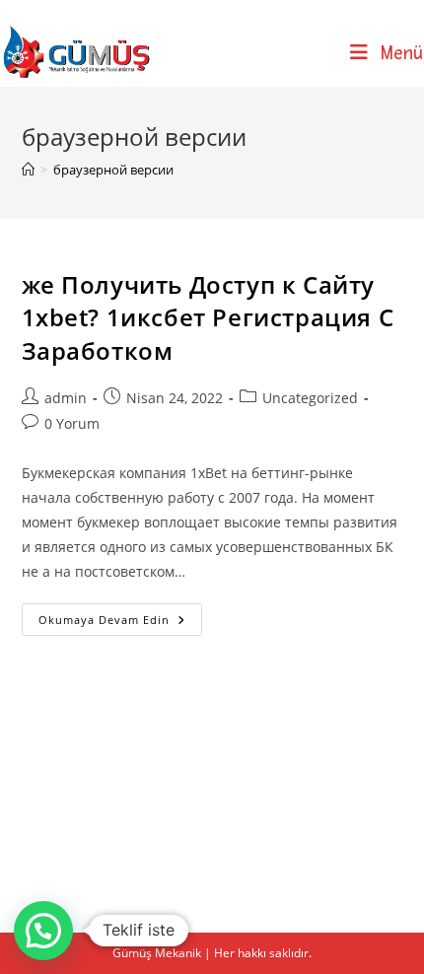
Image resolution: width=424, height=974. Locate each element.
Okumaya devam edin (120, 623)
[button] (43, 930)
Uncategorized (310, 397)
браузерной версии (113, 169)
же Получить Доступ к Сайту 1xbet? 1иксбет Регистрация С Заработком (208, 317)
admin (65, 397)
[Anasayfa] (28, 169)
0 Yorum (72, 423)
